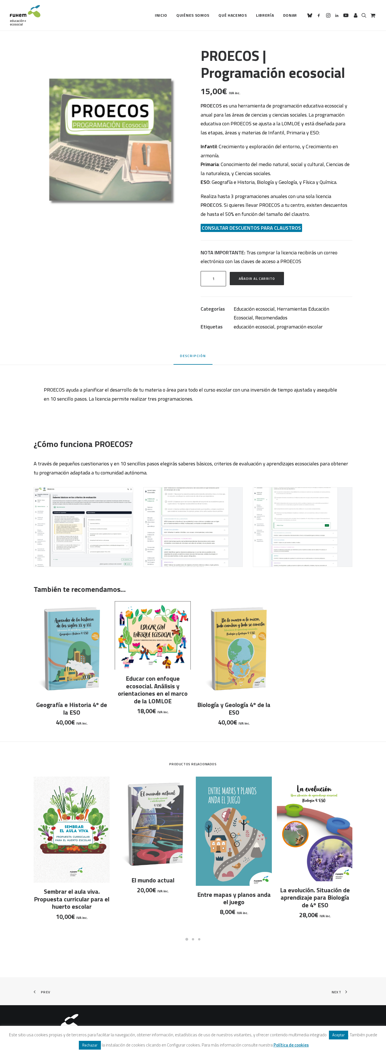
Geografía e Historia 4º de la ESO (71, 708)
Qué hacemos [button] (232, 15)
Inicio (161, 15)
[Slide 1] (187, 939)
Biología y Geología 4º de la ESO (233, 708)
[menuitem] (161, 15)
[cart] (372, 15)
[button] (310, 15)
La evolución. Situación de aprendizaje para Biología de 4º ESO (315, 897)
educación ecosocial (254, 326)
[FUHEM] (25, 15)
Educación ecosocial (254, 309)
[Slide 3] (199, 939)
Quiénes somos (192, 15)
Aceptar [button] (338, 1035)
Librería (265, 15)
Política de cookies (291, 1045)
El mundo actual (152, 880)
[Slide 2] (193, 939)
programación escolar (300, 326)
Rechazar (89, 1045)
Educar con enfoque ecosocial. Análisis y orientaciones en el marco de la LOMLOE (153, 690)
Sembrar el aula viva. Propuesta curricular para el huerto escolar (71, 899)
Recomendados (271, 317)
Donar (290, 15)
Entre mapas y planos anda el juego (234, 898)
